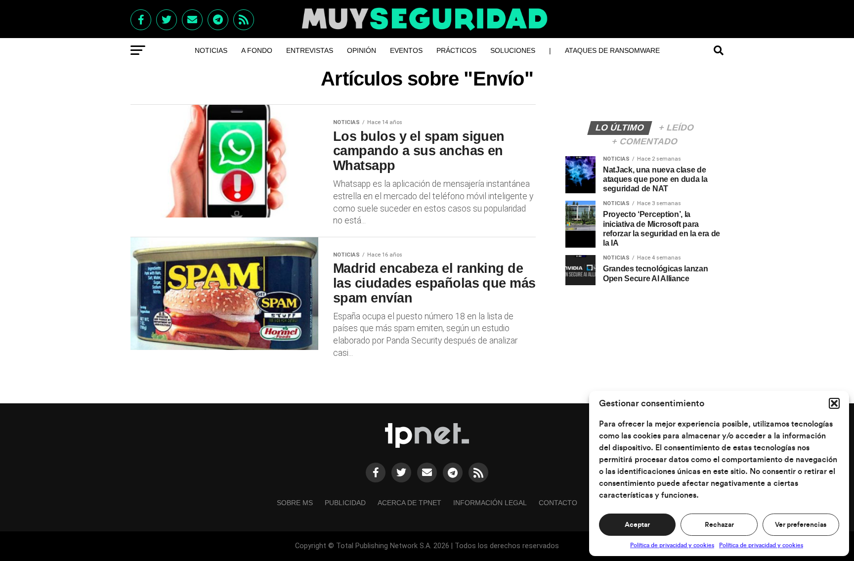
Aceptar (637, 524)
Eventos (406, 50)
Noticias (211, 50)
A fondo (256, 50)
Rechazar (719, 524)
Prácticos (456, 50)
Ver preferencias (800, 524)
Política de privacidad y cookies (672, 545)
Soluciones (512, 50)
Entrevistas (309, 50)
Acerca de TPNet (409, 503)
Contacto (558, 503)
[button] (834, 403)
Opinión (361, 50)
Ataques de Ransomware (612, 50)
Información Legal (490, 503)
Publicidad (345, 503)
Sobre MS (295, 503)
